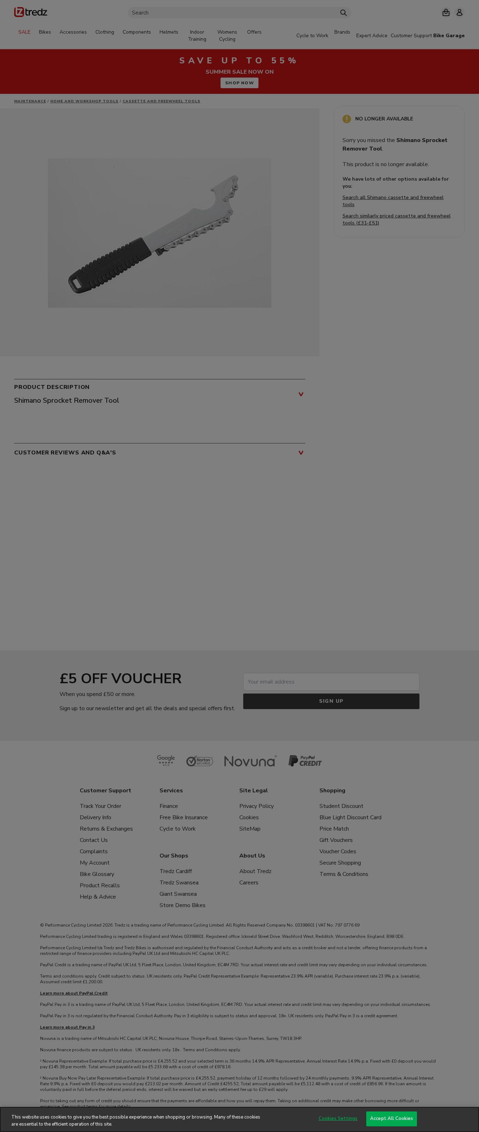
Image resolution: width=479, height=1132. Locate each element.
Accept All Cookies (391, 1118)
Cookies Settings (338, 1118)
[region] (239, 1119)
